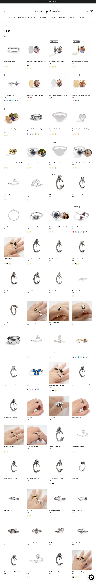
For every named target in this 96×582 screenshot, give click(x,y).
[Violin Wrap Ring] (82, 531)
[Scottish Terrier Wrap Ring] (59, 467)
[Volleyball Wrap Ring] (14, 183)
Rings (53, 18)
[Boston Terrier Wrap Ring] (14, 467)
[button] (5, 11)
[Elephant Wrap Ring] (82, 311)
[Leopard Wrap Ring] (14, 435)
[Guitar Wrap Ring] (59, 531)
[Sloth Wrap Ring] (37, 406)
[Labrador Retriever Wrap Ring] (82, 247)
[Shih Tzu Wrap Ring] (37, 279)
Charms (72, 18)
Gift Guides (32, 18)
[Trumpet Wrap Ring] (82, 499)
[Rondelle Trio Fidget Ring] (37, 215)
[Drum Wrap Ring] (82, 467)
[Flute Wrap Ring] (14, 499)
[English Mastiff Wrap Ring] (59, 560)
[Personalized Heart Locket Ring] (82, 117)
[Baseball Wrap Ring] (37, 340)
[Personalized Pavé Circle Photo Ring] (82, 151)
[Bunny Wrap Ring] (59, 311)
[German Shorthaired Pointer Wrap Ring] (14, 560)
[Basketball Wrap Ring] (82, 435)
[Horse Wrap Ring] (82, 406)
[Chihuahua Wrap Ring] (82, 183)
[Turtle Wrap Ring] (59, 406)
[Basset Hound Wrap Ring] (59, 247)
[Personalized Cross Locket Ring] (37, 83)
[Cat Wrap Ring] (14, 247)
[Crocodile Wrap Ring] (37, 435)
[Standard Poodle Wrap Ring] (59, 435)
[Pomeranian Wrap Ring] (14, 372)
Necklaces (44, 18)
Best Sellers (11, 18)
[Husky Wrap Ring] (14, 279)
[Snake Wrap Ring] (14, 311)
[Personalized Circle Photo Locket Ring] (14, 151)
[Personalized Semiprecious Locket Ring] (59, 83)
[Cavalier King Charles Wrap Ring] (82, 372)
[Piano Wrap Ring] (14, 531)
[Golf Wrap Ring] (59, 340)
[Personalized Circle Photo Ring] (37, 151)
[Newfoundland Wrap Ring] (14, 406)
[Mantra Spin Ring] (14, 340)
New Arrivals (22, 18)
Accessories (82, 18)
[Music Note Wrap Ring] (82, 279)
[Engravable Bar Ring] (14, 50)
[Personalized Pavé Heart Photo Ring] (59, 215)
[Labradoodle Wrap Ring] (37, 467)
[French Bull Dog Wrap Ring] (59, 373)
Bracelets (62, 18)
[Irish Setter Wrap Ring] (59, 279)
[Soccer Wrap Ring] (37, 560)
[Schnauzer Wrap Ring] (82, 560)
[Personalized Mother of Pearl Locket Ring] (37, 50)
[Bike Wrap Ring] (37, 183)
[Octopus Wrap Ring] (37, 499)
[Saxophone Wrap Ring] (37, 531)
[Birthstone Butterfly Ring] (37, 372)
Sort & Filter (7, 36)
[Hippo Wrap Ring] (37, 311)
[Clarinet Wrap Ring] (59, 499)
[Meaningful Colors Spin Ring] (37, 117)
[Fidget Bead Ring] (14, 215)
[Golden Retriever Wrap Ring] (37, 247)
